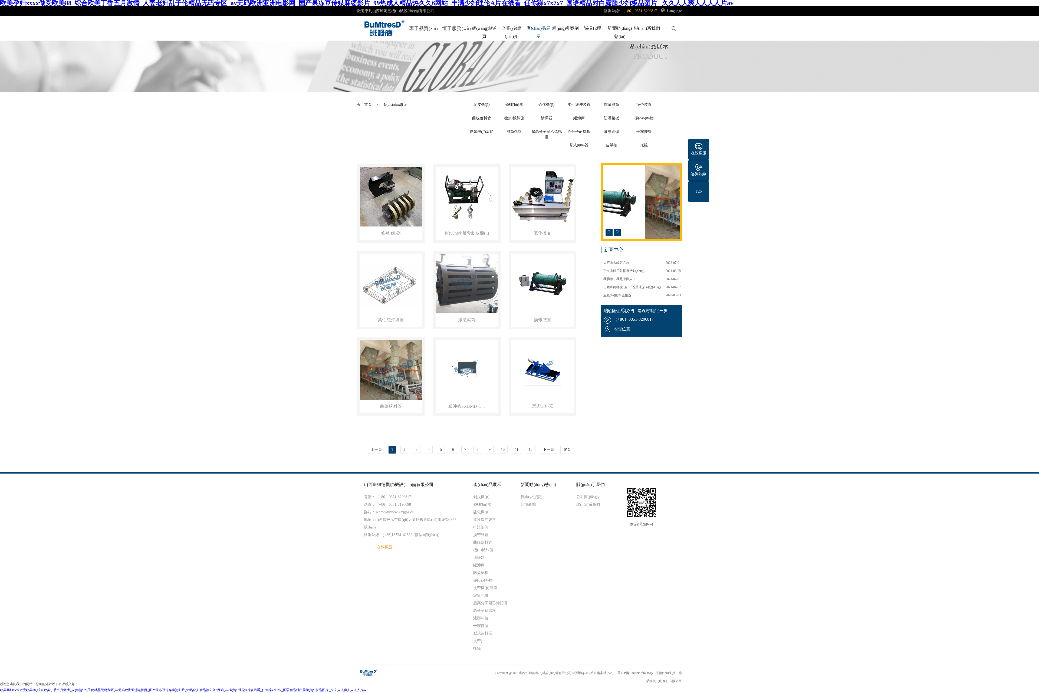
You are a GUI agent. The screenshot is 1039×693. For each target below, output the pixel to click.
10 (503, 450)
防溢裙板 (611, 118)
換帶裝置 (644, 105)
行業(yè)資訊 (531, 497)
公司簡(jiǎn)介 (588, 497)
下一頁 (548, 450)
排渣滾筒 (611, 105)
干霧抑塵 (644, 132)
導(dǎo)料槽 (644, 118)
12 (530, 450)
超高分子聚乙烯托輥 (490, 603)
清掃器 (546, 118)
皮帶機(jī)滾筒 (482, 132)
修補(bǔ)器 (514, 105)
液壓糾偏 (611, 132)
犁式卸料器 (579, 145)
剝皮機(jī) (482, 105)
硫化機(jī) (546, 105)
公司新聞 (528, 504)
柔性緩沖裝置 (579, 105)
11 (516, 450)
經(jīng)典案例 (565, 28)
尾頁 (567, 450)
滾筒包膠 (514, 132)
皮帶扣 (611, 145)
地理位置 (621, 329)
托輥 (644, 145)
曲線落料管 (481, 118)
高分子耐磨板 (579, 132)
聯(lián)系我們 (647, 28)
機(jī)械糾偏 (514, 118)
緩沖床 (579, 118)
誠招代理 (592, 28)
